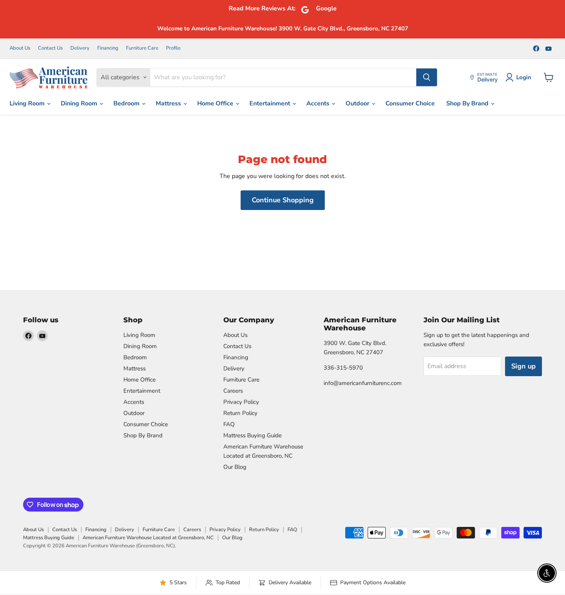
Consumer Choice (410, 103)
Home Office (216, 103)
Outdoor (358, 103)
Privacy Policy (241, 402)
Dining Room (80, 103)
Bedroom (127, 103)
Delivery (80, 48)
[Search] (426, 77)
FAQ (229, 424)
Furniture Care (142, 48)
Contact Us (50, 48)
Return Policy (240, 413)
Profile (173, 48)
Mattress (169, 103)
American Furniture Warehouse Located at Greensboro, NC (148, 537)
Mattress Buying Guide (252, 435)
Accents (318, 103)
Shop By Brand (468, 103)
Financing (107, 48)
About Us (20, 48)
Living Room (28, 103)
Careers (233, 391)
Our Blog (234, 467)
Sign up (523, 366)
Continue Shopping (283, 200)
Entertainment (270, 103)
